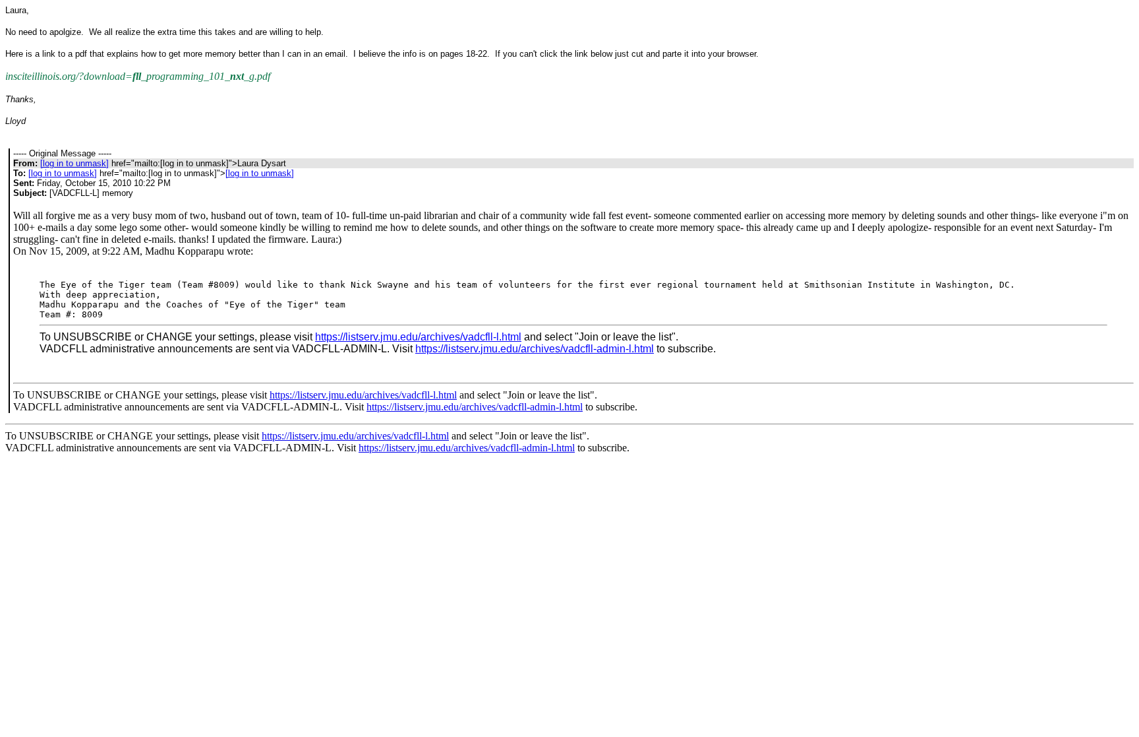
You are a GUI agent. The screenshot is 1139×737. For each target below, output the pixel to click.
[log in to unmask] (74, 163)
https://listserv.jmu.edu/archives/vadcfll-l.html (418, 336)
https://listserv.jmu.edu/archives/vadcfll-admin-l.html (534, 348)
